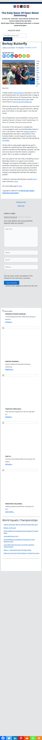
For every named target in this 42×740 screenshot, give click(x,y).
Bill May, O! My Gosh (10, 528)
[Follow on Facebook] (15, 6)
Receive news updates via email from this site (21, 286)
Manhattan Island (38, 81)
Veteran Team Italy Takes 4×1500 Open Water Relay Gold (21, 524)
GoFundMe (5, 140)
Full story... (9, 322)
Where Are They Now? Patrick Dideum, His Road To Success (21, 553)
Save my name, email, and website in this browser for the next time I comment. (18, 277)
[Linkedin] (12, 57)
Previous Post (21, 202)
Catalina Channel (29, 131)
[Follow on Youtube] (28, 6)
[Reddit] (20, 57)
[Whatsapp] (24, 57)
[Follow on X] (21, 6)
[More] (28, 57)
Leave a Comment (8, 47)
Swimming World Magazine (22, 102)
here (34, 179)
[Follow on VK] (24, 6)
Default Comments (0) (10, 217)
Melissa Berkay (37, 71)
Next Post (21, 206)
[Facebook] (4, 57)
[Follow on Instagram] (18, 6)
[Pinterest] (16, 57)
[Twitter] (8, 57)
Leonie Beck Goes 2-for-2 (11, 536)
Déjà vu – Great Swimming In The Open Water (17, 550)
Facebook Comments (24, 217)
